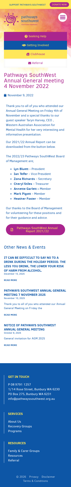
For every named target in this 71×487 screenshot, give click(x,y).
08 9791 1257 (21, 384)
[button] (62, 17)
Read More (10, 280)
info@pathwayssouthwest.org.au (31, 399)
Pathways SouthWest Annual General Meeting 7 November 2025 (35, 292)
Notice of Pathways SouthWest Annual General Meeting (30, 327)
